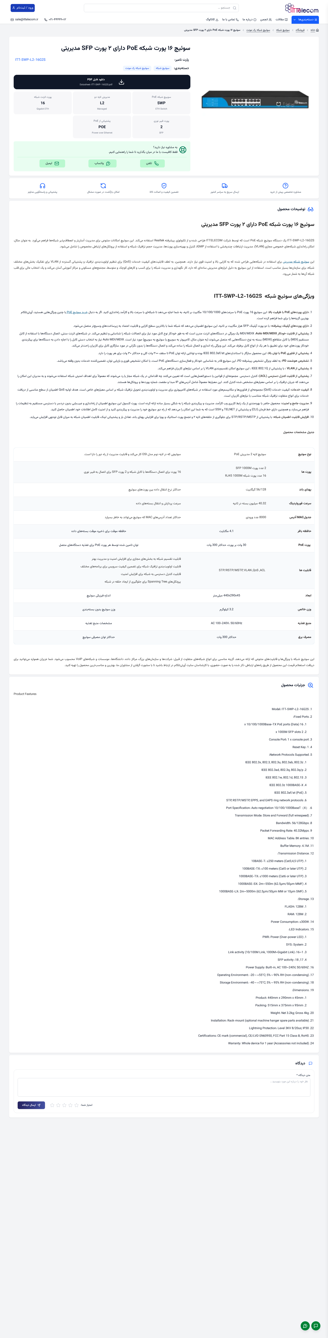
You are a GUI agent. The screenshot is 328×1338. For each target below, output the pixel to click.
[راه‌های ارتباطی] (315, 1325)
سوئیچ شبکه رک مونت (137, 68)
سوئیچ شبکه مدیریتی (296, 262)
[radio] (76, 1105)
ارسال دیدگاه (29, 1105)
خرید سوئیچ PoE (77, 312)
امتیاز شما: (86, 1105)
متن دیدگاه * (303, 1075)
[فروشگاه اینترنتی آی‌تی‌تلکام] (302, 8)
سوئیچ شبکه (162, 68)
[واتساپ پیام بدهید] (305, 1325)
